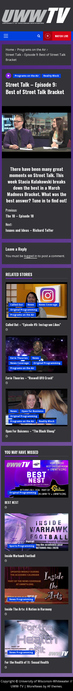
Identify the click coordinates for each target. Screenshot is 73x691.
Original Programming (23, 309)
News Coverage (48, 304)
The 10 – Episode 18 (20, 213)
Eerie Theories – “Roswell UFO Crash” (29, 378)
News (31, 304)
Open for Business (32, 411)
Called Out (16, 304)
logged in (30, 256)
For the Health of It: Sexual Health (27, 662)
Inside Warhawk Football (20, 556)
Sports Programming (21, 546)
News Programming (21, 599)
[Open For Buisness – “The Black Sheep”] (36, 407)
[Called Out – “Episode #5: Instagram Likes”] (36, 301)
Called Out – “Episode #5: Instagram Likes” (33, 324)
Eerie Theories (19, 358)
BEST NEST (12, 502)
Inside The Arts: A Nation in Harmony (28, 609)
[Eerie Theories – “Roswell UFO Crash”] (36, 354)
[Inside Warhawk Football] (36, 532)
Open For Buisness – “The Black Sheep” (30, 431)
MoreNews (34, 686)
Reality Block (51, 75)
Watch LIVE (61, 36)
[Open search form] (38, 36)
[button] (6, 36)
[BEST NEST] (36, 479)
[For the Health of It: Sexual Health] (36, 638)
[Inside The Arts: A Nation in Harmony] (36, 585)
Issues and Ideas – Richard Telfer (29, 227)
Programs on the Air (27, 75)
